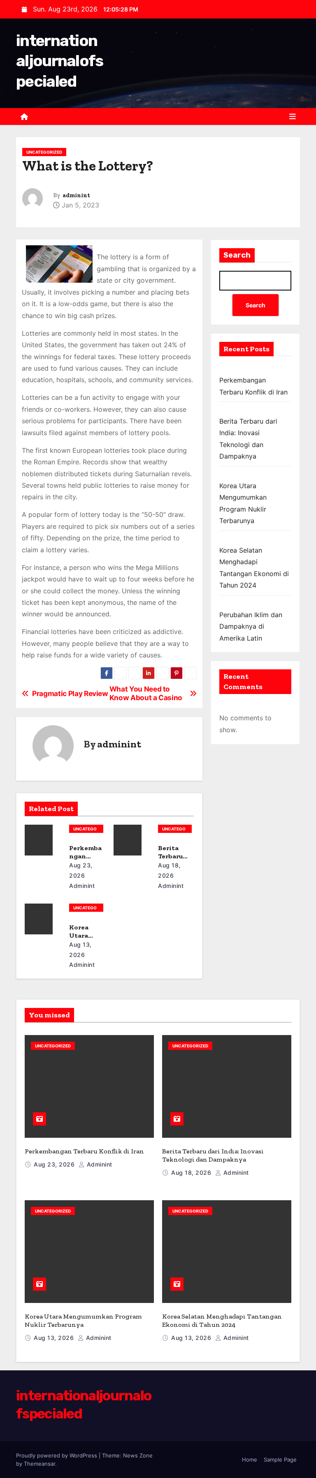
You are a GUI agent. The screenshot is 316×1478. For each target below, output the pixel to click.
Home (249, 1459)
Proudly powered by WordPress (57, 1455)
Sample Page (280, 1459)
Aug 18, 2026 (192, 1172)
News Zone (138, 1455)
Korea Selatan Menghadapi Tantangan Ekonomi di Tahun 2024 (222, 1320)
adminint (76, 195)
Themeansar (39, 1463)
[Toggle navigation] (292, 117)
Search (237, 255)
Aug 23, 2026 (55, 1164)
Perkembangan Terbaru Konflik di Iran (84, 1151)
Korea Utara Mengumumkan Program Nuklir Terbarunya (83, 1320)
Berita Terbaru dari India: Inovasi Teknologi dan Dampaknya (213, 1155)
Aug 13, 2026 (55, 1337)
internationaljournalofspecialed (59, 61)
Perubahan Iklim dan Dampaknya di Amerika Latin (250, 626)
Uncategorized (44, 152)
